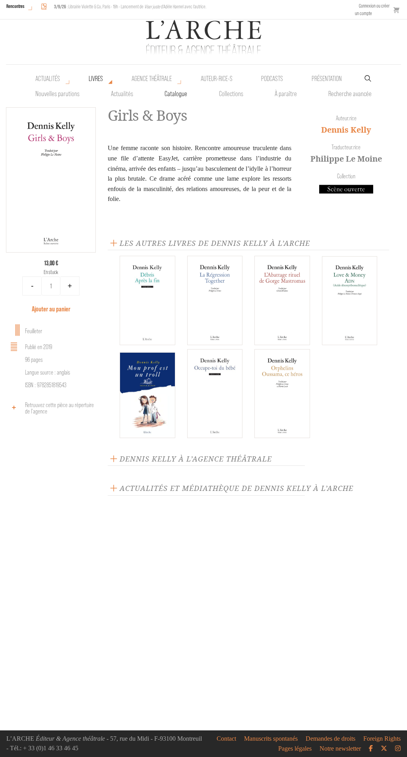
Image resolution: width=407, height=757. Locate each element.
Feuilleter (33, 331)
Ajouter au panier (51, 309)
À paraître (286, 94)
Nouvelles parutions (57, 94)
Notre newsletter (340, 748)
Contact (226, 739)
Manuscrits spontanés (271, 739)
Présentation (327, 79)
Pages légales (295, 748)
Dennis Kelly (346, 129)
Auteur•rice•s (217, 79)
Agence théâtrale (152, 79)
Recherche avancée (350, 94)
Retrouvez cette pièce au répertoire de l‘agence (59, 408)
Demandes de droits (330, 739)
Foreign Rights (382, 739)
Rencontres (15, 6)
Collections (231, 94)
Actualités (47, 79)
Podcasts (272, 79)
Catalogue (176, 94)
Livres (96, 79)
